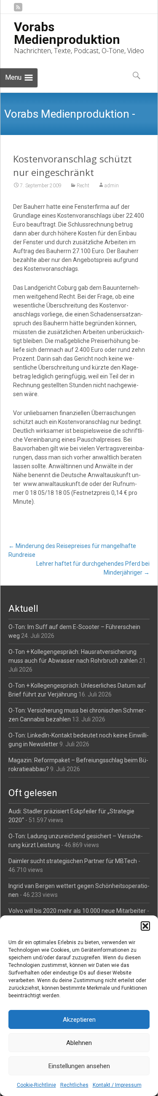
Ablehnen (79, 1043)
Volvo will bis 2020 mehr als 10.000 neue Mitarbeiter (77, 910)
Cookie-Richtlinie (36, 1085)
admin (111, 186)
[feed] (18, 10)
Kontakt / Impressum (117, 1085)
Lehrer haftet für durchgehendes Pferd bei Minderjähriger (93, 568)
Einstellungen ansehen (79, 1066)
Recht (83, 186)
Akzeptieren (79, 1019)
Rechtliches (74, 1085)
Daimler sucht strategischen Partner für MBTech (72, 861)
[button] (145, 926)
